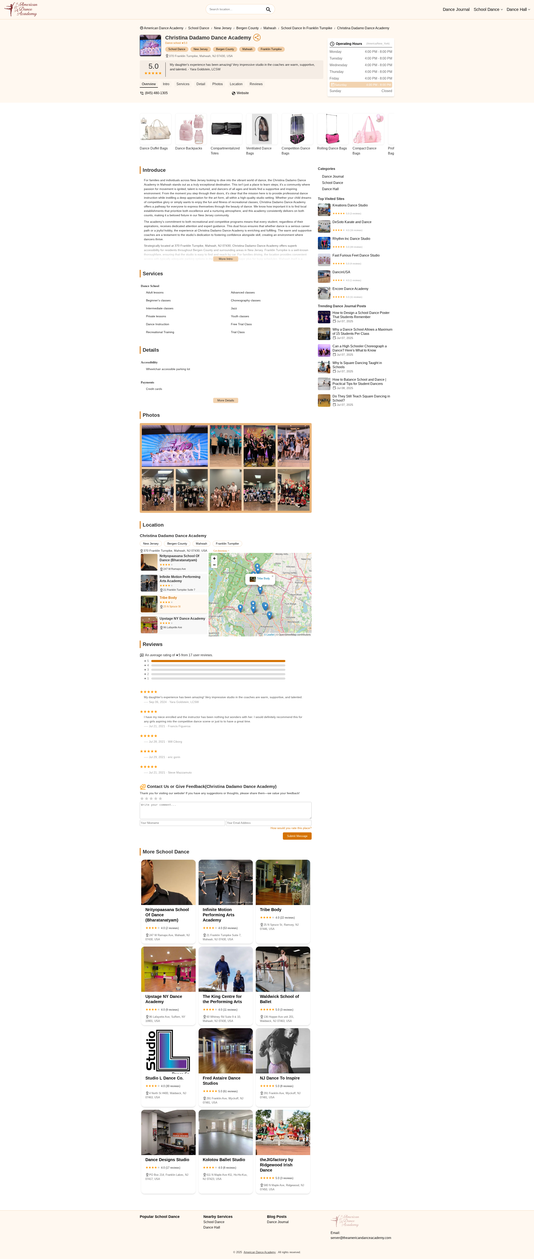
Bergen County (247, 28)
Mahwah (269, 28)
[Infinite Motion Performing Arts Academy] (226, 882)
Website (243, 93)
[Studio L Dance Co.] (168, 1050)
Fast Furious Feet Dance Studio (356, 259)
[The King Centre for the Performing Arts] (226, 969)
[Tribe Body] (283, 882)
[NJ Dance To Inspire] (283, 1050)
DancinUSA (346, 276)
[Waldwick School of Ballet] (283, 969)
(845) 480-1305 (156, 93)
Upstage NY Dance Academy (260, 578)
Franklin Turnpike (271, 49)
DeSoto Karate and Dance (352, 225)
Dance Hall (517, 9)
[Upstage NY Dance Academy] (168, 969)
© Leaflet (269, 634)
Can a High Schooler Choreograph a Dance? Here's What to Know (359, 350)
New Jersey (223, 28)
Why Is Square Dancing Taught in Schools (357, 367)
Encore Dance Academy (350, 292)
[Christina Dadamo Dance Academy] (152, 47)
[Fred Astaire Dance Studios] (226, 1050)
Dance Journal (456, 9)
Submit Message (297, 836)
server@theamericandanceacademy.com (361, 1238)
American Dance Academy (163, 28)
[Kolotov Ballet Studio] (226, 1132)
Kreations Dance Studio (350, 209)
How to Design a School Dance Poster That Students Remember (360, 317)
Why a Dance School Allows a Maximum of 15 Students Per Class (362, 334)
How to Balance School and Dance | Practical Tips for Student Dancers (359, 384)
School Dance (486, 9)
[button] (263, 603)
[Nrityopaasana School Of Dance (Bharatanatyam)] (168, 882)
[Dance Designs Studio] (168, 1132)
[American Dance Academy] (21, 9)
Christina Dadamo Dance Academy (363, 28)
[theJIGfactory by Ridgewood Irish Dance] (283, 1132)
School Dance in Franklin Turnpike (306, 28)
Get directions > (221, 550)
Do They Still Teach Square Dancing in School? (361, 400)
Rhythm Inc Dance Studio (351, 242)
